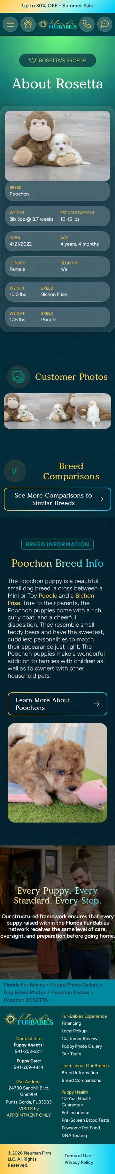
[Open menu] (10, 24)
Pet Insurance (75, 1112)
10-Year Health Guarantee (76, 1102)
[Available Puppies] (28, 24)
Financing (71, 1023)
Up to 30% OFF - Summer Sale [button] (57, 6)
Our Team (71, 1054)
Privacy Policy (79, 1162)
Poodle (48, 595)
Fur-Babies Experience (84, 1016)
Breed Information (80, 1072)
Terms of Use (78, 1155)
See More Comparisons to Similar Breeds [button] (53, 499)
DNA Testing (74, 1135)
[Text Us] (104, 24)
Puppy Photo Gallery (74, 985)
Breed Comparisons (81, 1080)
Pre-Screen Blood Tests (85, 1120)
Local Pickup (74, 1031)
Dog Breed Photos (25, 992)
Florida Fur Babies (24, 985)
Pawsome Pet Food (81, 1128)
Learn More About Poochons (42, 704)
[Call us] (87, 24)
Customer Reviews (81, 1038)
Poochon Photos (70, 992)
